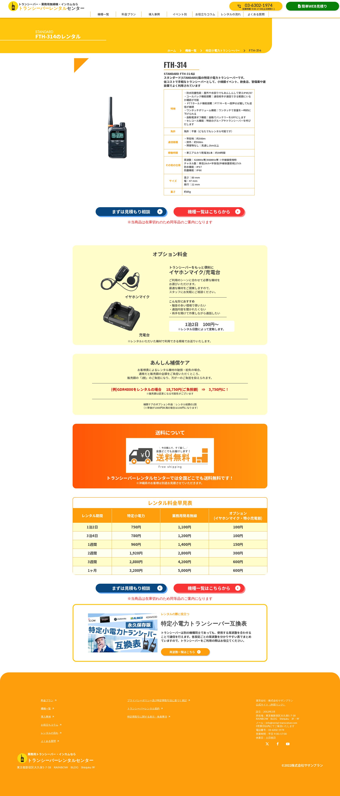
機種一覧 (191, 50)
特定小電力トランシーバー (223, 50)
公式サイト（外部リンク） (271, 704)
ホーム (172, 50)
